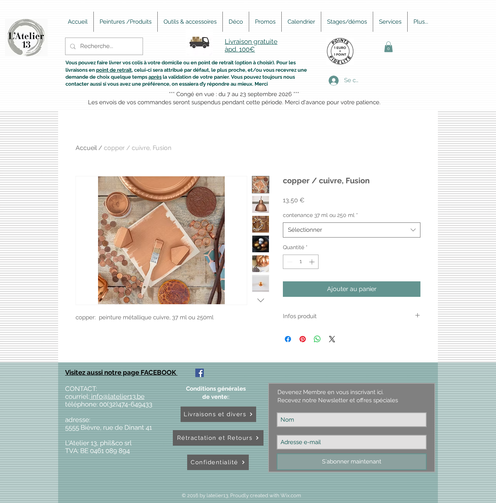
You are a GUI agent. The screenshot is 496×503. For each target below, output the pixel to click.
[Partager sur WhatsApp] (317, 339)
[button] (388, 46)
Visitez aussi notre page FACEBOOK (121, 372)
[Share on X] (332, 339)
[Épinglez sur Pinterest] (302, 339)
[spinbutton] (301, 262)
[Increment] (312, 262)
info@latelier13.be (117, 396)
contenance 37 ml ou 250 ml (320, 215)
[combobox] (351, 230)
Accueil (86, 148)
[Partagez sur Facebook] (288, 339)
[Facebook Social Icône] (199, 373)
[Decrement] (289, 262)
